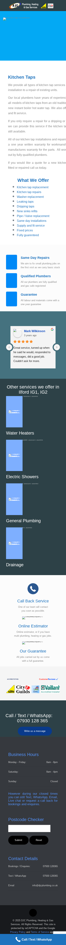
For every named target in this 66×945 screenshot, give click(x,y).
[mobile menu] (61, 5)
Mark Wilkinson (34, 331)
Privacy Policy (17, 932)
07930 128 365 (32, 720)
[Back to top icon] (33, 913)
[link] (33, 679)
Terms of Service (40, 932)
